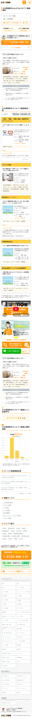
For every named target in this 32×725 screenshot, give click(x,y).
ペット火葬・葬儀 (21, 641)
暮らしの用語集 (5, 680)
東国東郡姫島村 (18, 533)
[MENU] (29, 2)
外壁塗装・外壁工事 (6, 653)
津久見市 (18, 531)
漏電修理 (4, 612)
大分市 (21, 538)
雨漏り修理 (19, 628)
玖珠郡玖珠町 (6, 536)
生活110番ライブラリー (22, 676)
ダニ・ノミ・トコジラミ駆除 (23, 591)
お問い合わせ (20, 684)
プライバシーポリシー (22, 688)
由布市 (4, 528)
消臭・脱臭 (19, 637)
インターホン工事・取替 (22, 620)
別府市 (16, 538)
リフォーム (19, 653)
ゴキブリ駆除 (20, 545)
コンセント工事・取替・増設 (23, 612)
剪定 (3, 583)
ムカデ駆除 (19, 595)
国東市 (10, 533)
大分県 (27, 545)
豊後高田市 (5, 531)
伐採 (18, 583)
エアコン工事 (20, 616)
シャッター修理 (20, 587)
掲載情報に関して (21, 680)
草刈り (3, 587)
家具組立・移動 (5, 661)
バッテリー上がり (21, 632)
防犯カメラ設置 (5, 657)
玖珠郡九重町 (16, 536)
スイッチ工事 (5, 620)
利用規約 (4, 692)
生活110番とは (5, 676)
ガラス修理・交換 (21, 624)
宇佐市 (18, 528)
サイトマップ (5, 688)
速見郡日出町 (25, 536)
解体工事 (19, 649)
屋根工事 (4, 649)
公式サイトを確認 (18, 73)
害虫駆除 (13, 545)
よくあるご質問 (5, 684)
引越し (18, 661)
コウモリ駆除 (5, 608)
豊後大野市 (11, 528)
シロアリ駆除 (5, 591)
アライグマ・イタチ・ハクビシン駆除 (23, 600)
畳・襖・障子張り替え (7, 632)
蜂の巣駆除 (4, 595)
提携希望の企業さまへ (7, 702)
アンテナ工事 (20, 608)
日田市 (4, 538)
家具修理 (19, 645)
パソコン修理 (5, 645)
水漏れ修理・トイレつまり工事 (8, 628)
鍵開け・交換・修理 (6, 624)
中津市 (10, 538)
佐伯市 (4, 533)
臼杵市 (25, 531)
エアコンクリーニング (7, 641)
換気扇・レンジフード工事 (8, 616)
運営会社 (19, 692)
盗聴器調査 (19, 657)
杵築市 (24, 528)
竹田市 (13, 531)
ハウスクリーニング (6, 637)
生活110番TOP (5, 545)
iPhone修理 (4, 665)
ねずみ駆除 (19, 604)
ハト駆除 (4, 604)
